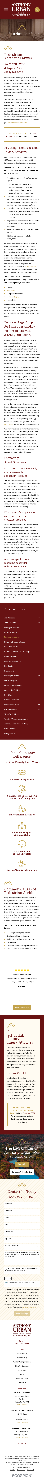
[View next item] (24, 1001)
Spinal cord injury (13, 297)
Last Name (8, 1210)
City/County (9, 1231)
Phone (7, 1218)
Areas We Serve (22, 1379)
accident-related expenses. (17, 123)
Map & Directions (22, 1405)
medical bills (8, 424)
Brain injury (11, 290)
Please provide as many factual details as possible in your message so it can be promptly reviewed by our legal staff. (22, 1254)
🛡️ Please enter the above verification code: (19, 1283)
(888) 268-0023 (13, 72)
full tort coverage (30, 266)
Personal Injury (22, 1358)
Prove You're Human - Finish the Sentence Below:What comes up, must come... (21, 1269)
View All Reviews (22, 1008)
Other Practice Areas (22, 1366)
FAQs (22, 1374)
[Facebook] (22, 1447)
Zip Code (8, 1239)
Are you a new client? (12, 1245)
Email (7, 1224)
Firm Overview (22, 1353)
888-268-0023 (22, 1343)
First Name (8, 1203)
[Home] (21, 10)
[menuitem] (20, 618)
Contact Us (22, 1164)
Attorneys (22, 1370)
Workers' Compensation (22, 1362)
